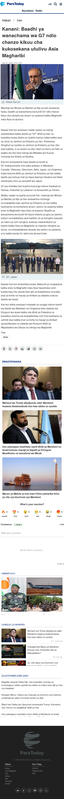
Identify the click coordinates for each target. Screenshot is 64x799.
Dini (6, 779)
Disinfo (7, 784)
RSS (34, 773)
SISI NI (35, 768)
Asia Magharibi (10, 771)
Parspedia (8, 781)
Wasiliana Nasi (37, 771)
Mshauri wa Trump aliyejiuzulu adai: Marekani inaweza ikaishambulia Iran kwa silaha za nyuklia (29, 404)
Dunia (7, 768)
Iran (19, 20)
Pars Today (13, 3)
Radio (39, 10)
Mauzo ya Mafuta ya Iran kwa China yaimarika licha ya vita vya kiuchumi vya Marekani (30, 495)
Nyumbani (27, 10)
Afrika (7, 776)
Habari (6, 20)
